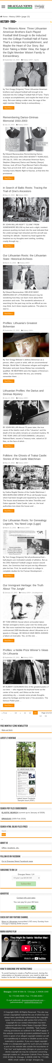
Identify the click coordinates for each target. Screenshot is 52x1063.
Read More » (9, 108)
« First (4, 713)
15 (46, 716)
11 (25, 713)
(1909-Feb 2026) (14, 819)
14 (40, 716)
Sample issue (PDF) (26, 800)
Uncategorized (37, 593)
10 (16, 713)
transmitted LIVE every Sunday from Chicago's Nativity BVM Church (25, 922)
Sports (36, 60)
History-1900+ (28, 60)
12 (30, 713)
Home (5, 16)
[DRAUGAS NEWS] (26, 6)
